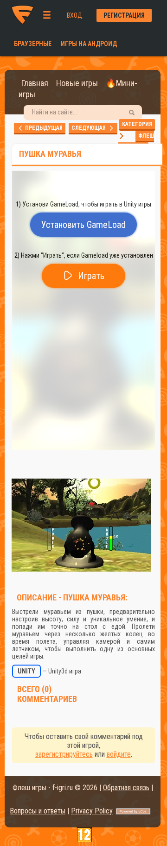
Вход (74, 15)
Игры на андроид (89, 43)
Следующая (90, 128)
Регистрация (124, 15)
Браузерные (32, 43)
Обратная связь (126, 787)
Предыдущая (43, 128)
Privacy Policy (92, 810)
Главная (34, 83)
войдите (119, 754)
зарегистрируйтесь (64, 754)
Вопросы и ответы (37, 810)
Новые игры (77, 83)
